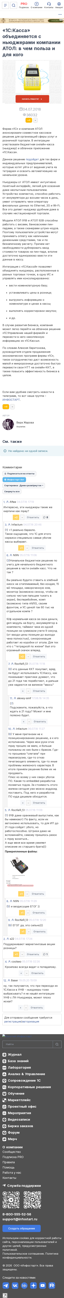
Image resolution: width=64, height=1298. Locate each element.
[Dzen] (33, 1285)
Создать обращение (21, 1228)
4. (6, 961)
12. (5, 980)
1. (4, 502)
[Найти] (57, 1044)
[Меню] (5, 5)
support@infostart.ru (19, 1219)
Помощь (8, 1167)
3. (6, 524)
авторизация (30, 1021)
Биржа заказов (20, 1126)
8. (8, 901)
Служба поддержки (24, 1186)
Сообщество (11, 1151)
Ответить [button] (33, 517)
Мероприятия (19, 1113)
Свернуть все (12, 491)
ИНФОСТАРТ (11, 399)
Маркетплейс (19, 1100)
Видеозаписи (19, 1119)
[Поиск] (13, 5)
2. (4, 939)
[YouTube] (42, 1285)
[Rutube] (51, 1285)
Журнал (14, 1054)
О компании (12, 1147)
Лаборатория (19, 1067)
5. (6, 810)
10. (10, 729)
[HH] (24, 1285)
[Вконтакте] (15, 1285)
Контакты (9, 1177)
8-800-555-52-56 (16, 1214)
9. (9, 920)
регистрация (12, 1021)
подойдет (32, 159)
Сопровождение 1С (24, 1080)
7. (9, 663)
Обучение (16, 1093)
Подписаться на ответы (20, 473)
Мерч (12, 1139)
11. (11, 698)
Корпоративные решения (29, 1087)
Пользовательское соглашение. (23, 1253)
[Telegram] (5, 1285)
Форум (14, 1132)
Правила (8, 1162)
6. (8, 555)
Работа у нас (11, 1172)
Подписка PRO (13, 1157)
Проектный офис (22, 1106)
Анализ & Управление (26, 1074)
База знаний (18, 1061)
